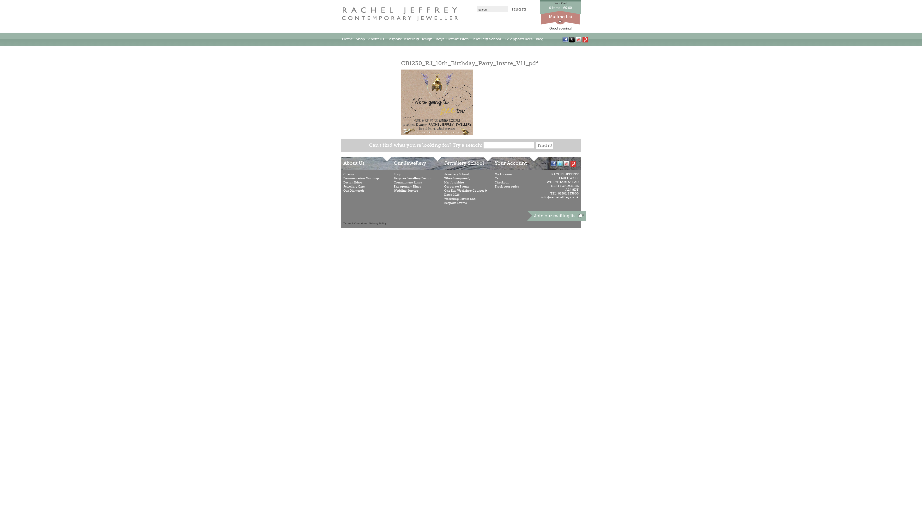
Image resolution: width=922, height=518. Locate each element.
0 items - (560, 8)
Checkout (502, 182)
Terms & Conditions (355, 223)
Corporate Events (456, 186)
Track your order (507, 186)
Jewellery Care (354, 186)
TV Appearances (518, 39)
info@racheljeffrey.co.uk (560, 197)
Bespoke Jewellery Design (409, 39)
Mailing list (560, 16)
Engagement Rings (407, 186)
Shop (360, 39)
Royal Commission (452, 39)
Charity (348, 174)
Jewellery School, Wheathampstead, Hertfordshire (457, 178)
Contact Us (351, 50)
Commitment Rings (408, 182)
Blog (539, 39)
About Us (376, 39)
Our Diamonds (353, 190)
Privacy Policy (378, 223)
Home (347, 39)
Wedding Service (406, 190)
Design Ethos (352, 182)
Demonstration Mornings (361, 178)
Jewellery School (486, 39)
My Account (503, 174)
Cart (498, 178)
